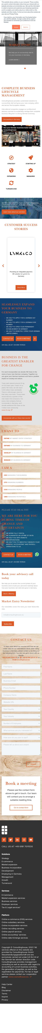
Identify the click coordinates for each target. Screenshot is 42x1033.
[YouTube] (31, 840)
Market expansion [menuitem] (9, 865)
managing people (13, 489)
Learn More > (14, 60)
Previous (3, 56)
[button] (35, 338)
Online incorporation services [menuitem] (14, 926)
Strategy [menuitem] (5, 858)
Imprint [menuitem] (5, 997)
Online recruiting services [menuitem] (13, 929)
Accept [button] (16, 27)
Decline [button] (25, 27)
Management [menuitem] (7, 877)
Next (39, 56)
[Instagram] (24, 840)
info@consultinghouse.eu (21, 660)
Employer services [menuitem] (10, 904)
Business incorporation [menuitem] (12, 868)
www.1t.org (6, 410)
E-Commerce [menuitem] (7, 895)
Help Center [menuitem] (7, 984)
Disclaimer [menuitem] (6, 991)
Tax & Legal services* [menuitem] (11, 907)
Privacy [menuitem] (5, 1000)
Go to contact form (21, 808)
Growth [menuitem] (5, 880)
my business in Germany (17, 453)
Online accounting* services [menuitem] (14, 935)
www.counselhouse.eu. (19, 976)
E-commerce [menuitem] (7, 862)
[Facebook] (4, 840)
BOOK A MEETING (23, 338)
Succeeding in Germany (11, 119)
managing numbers (13, 482)
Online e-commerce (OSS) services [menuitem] (17, 919)
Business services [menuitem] (9, 901)
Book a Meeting (8, 594)
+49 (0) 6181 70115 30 (9, 657)
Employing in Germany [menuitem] (12, 874)
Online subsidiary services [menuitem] (13, 922)
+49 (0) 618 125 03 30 (30, 657)
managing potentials (15, 497)
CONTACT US (8, 338)
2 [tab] (27, 68)
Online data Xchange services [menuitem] (15, 938)
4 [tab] (32, 68)
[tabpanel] (21, 52)
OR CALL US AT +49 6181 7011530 (13, 345)
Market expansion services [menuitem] (13, 898)
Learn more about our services (14, 212)
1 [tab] (25, 68)
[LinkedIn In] (17, 840)
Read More (21, 287)
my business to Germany (17, 446)
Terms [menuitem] (4, 994)
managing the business (15, 475)
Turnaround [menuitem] (7, 883)
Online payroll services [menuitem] (12, 932)
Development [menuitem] (8, 871)
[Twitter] (10, 840)
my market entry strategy (18, 438)
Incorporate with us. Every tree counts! (16, 418)
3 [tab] (30, 68)
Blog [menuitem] (4, 988)
